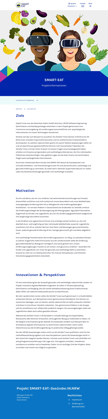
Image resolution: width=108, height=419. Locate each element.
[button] (73, 5)
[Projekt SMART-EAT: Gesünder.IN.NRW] (22, 5)
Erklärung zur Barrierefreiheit (78, 405)
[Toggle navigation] (37, 100)
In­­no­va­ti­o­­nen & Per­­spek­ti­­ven (25, 100)
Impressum (77, 400)
